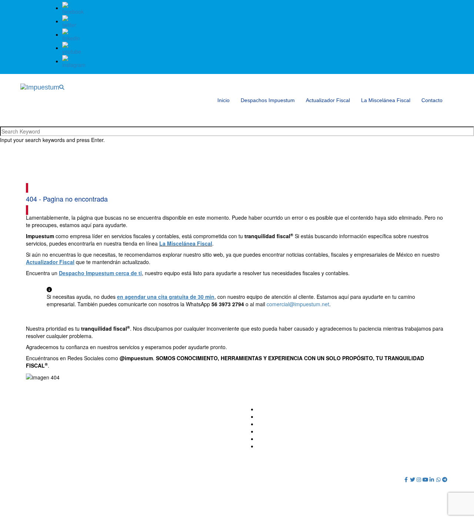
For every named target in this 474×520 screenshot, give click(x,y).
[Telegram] (445, 479)
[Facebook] (406, 479)
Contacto (432, 100)
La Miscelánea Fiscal (385, 100)
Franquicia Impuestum (283, 424)
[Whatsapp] (438, 479)
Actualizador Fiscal (328, 100)
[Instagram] (419, 479)
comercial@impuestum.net (298, 304)
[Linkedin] (432, 479)
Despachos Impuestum (268, 100)
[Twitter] (412, 479)
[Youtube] (425, 479)
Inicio (223, 100)
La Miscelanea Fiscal (282, 438)
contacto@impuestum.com (172, 409)
